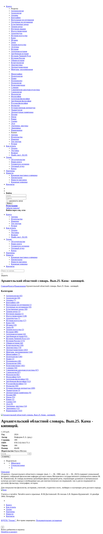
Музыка (14, 40)
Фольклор (15, 105)
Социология (16, 92)
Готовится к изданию (20, 164)
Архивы (14, 15)
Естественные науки (20, 24)
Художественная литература (23, 108)
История (14, 49)
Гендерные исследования (22, 22)
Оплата (14, 148)
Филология (16, 94)
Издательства (16, 137)
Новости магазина (19, 180)
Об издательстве (18, 159)
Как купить (11, 146)
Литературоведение (19, 67)
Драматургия (16, 110)
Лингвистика (16, 65)
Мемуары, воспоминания (22, 69)
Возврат (14, 153)
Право (13, 78)
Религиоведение (18, 85)
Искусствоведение (19, 31)
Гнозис (9, 157)
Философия (16, 96)
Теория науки (17, 27)
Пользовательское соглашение (49, 520)
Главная (4, 286)
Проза (13, 117)
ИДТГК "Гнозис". (8, 520)
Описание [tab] (5, 472)
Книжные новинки (19, 182)
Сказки (14, 121)
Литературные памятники (22, 112)
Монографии (16, 74)
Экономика (16, 128)
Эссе (13, 123)
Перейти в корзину (9, 532)
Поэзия (14, 114)
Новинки (15, 139)
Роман (13, 119)
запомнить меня (16, 201)
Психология (16, 83)
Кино (13, 38)
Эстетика (15, 47)
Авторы (14, 135)
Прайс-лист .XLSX (19, 155)
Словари (14, 87)
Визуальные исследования (22, 20)
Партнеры (10, 171)
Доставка (15, 150)
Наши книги (16, 162)
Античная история (19, 51)
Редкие (14, 144)
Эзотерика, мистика (19, 126)
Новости (9, 173)
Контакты (10, 184)
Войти (9, 203)
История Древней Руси (21, 56)
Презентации (16, 177)
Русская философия (19, 103)
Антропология (17, 11)
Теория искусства (18, 45)
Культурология (17, 63)
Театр (13, 42)
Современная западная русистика (25, 90)
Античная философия (20, 99)
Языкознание (16, 130)
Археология (16, 13)
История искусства (19, 36)
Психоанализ (16, 81)
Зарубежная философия (21, 101)
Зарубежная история (20, 54)
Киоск (13, 168)
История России (18, 58)
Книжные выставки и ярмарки (24, 175)
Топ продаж (16, 141)
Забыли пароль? (13, 208)
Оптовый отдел (17, 166)
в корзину (5, 456)
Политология (16, 76)
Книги (9, 6)
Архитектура (16, 33)
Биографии (16, 18)
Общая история (17, 60)
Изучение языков (18, 29)
